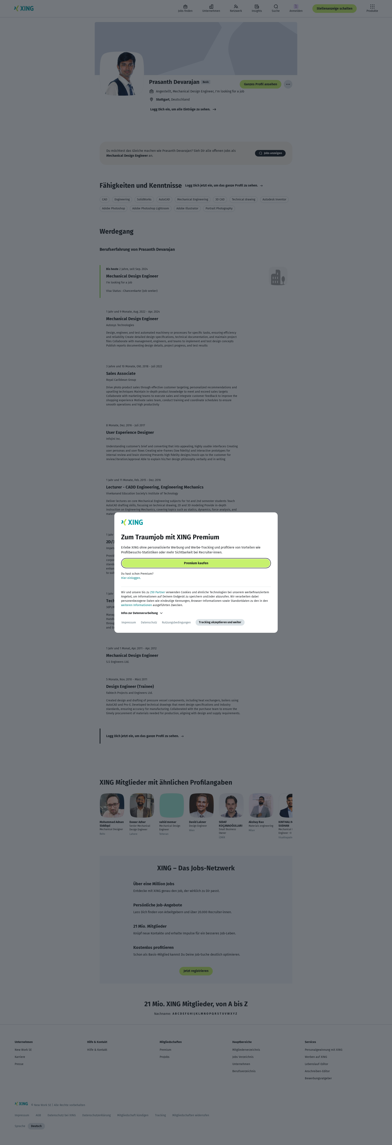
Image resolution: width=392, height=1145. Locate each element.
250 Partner (157, 592)
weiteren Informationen (136, 605)
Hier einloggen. (131, 578)
